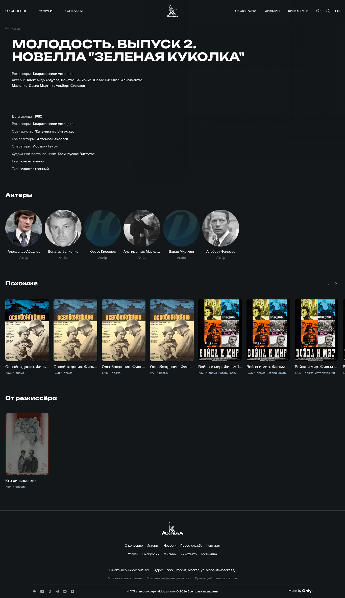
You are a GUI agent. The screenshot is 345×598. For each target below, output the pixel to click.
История (153, 545)
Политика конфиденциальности (168, 578)
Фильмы (272, 11)
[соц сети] (35, 591)
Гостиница (209, 554)
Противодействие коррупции (216, 578)
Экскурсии (245, 11)
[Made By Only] (300, 591)
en (337, 11)
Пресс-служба (191, 545)
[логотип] (172, 10)
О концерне (16, 11)
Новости (170, 545)
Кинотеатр (298, 11)
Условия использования (125, 578)
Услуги (46, 11)
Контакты (74, 11)
